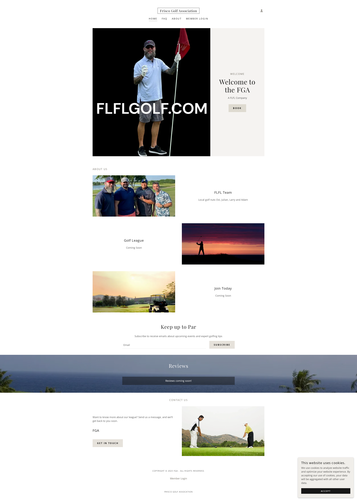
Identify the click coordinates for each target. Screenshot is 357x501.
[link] (178, 11)
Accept (326, 491)
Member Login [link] (197, 18)
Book (237, 108)
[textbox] (164, 345)
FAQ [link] (164, 18)
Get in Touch (107, 443)
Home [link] (153, 18)
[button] (261, 11)
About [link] (177, 18)
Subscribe (222, 344)
